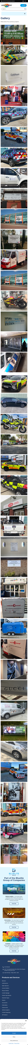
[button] (26, 1020)
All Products (4, 1014)
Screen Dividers (5, 988)
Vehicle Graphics (6, 1010)
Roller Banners (5, 985)
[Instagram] (25, 1)
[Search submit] (25, 9)
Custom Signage (5, 993)
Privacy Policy (16, 1043)
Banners (4, 980)
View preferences (14, 1040)
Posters (3, 1000)
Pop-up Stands (5, 990)
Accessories (4, 1002)
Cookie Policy (11, 1043)
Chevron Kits (5, 1007)
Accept (14, 1033)
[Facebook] (23, 1)
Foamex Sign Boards (6, 995)
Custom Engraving (6, 1012)
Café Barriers (5, 983)
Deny (14, 1036)
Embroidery (4, 1005)
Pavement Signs (5, 997)
